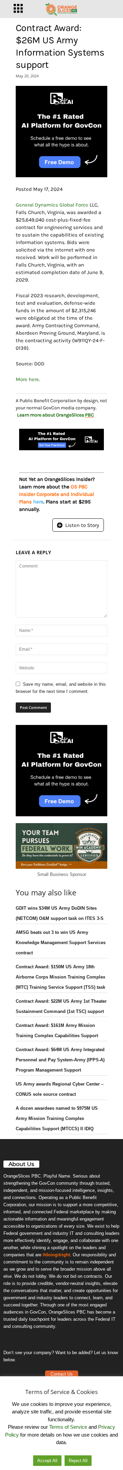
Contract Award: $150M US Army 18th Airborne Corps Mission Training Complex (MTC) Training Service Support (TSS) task (60, 977)
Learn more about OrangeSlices (55, 415)
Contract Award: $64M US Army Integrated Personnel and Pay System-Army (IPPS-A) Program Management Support (60, 1060)
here (38, 502)
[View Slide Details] (61, 131)
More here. (28, 379)
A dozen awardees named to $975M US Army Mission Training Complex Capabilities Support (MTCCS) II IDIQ (57, 1118)
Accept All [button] (47, 1460)
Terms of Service (68, 1427)
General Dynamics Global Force (52, 205)
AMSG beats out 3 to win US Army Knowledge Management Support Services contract (61, 942)
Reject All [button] (78, 1460)
